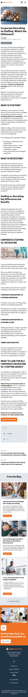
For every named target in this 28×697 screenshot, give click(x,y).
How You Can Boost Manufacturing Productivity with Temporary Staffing (13, 454)
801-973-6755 (14, 656)
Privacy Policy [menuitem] (14, 672)
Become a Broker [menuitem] (14, 669)
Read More (7, 516)
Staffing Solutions (6, 43)
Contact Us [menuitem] (14, 666)
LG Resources (7, 588)
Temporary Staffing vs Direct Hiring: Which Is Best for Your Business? (13, 463)
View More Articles (14, 601)
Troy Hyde (3, 38)
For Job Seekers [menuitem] (14, 679)
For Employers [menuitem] (14, 683)
